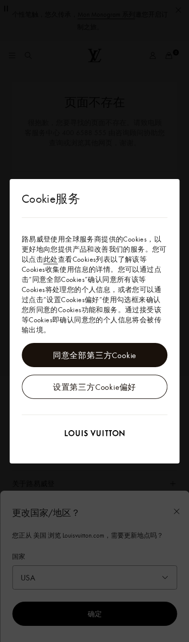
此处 (50, 259)
